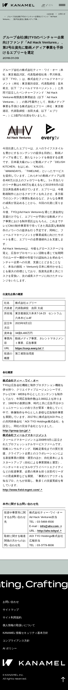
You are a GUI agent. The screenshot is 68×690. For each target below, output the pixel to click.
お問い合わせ (11, 601)
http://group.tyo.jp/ (15, 430)
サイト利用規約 (12, 617)
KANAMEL (18, 5)
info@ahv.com (49, 526)
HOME (50, 14)
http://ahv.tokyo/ (48, 530)
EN (51, 5)
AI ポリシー (10, 648)
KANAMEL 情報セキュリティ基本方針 (25, 632)
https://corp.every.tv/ (28, 348)
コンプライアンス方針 (16, 640)
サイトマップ (11, 609)
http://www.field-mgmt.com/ (21, 489)
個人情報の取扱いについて (19, 625)
